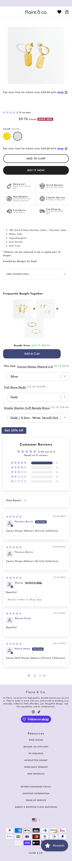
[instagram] (33, 711)
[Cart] (67, 12)
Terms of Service (36, 800)
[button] (11, 112)
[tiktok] (39, 711)
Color (11, 129)
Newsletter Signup (36, 760)
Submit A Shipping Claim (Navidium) (36, 807)
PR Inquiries (36, 753)
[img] (14, 516)
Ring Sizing (36, 739)
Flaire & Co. (36, 853)
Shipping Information (36, 793)
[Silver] (18, 136)
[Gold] (7, 136)
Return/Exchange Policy (36, 786)
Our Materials (36, 773)
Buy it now (36, 170)
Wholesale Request (36, 767)
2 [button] (35, 675)
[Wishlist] (59, 12)
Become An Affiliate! (36, 746)
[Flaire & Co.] (36, 12)
